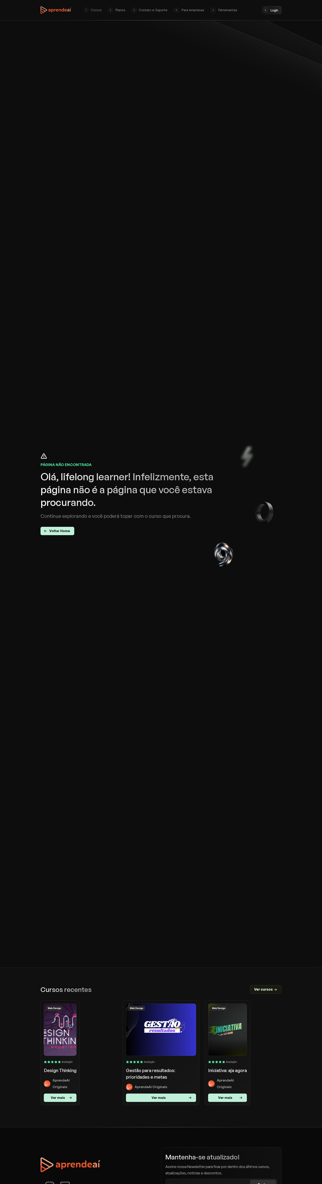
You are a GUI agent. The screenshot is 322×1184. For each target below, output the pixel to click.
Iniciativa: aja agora (227, 1070)
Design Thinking (60, 1070)
